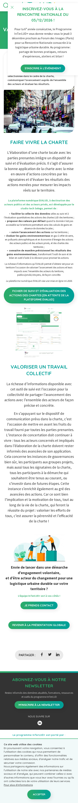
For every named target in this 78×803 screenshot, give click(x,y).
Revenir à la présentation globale (39, 625)
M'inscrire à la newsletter (39, 705)
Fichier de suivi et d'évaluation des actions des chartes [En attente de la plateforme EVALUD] (39, 295)
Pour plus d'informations (18, 784)
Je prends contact (39, 605)
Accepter (39, 794)
